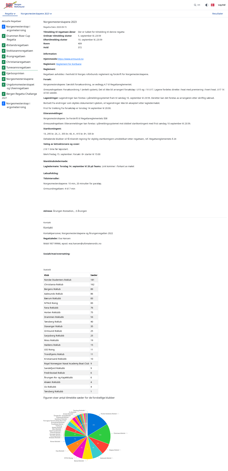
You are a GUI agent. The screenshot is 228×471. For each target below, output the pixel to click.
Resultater (217, 13)
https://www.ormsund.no (70, 58)
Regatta (9, 13)
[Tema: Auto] (207, 5)
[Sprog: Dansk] (212, 5)
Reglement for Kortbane (68, 63)
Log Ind (221, 4)
